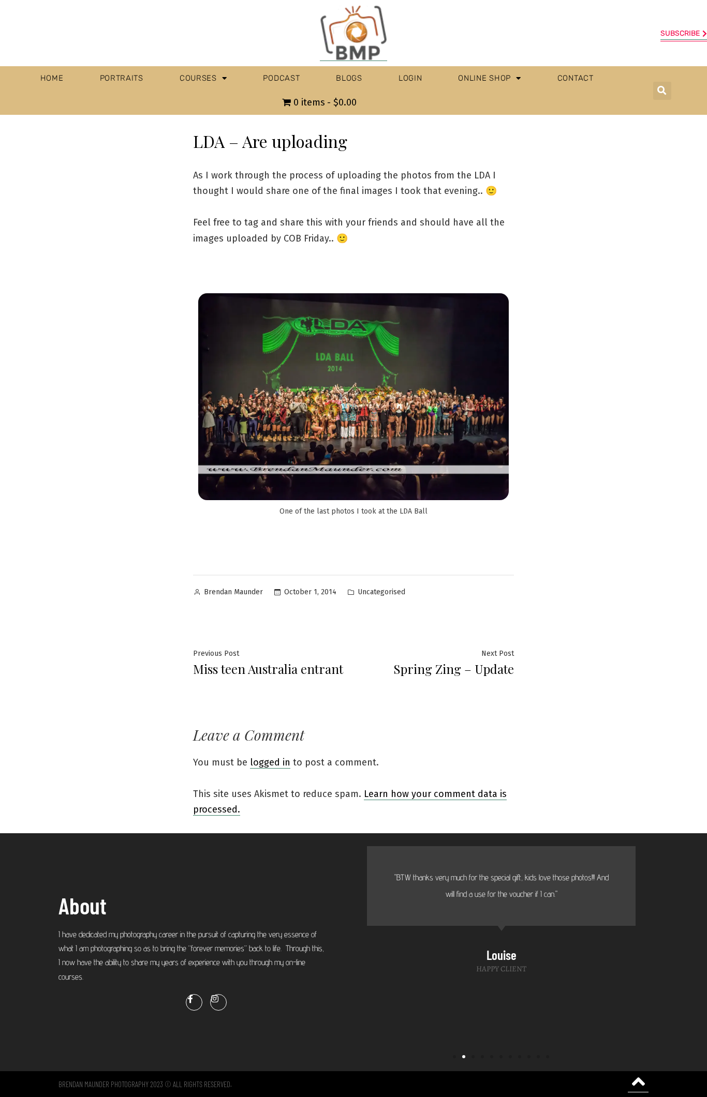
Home (52, 78)
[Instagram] (218, 1002)
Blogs (349, 78)
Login (410, 78)
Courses (198, 78)
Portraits (121, 78)
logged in (270, 762)
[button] (662, 91)
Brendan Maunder (233, 592)
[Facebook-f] (194, 1002)
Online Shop (484, 78)
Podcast (281, 78)
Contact (575, 78)
